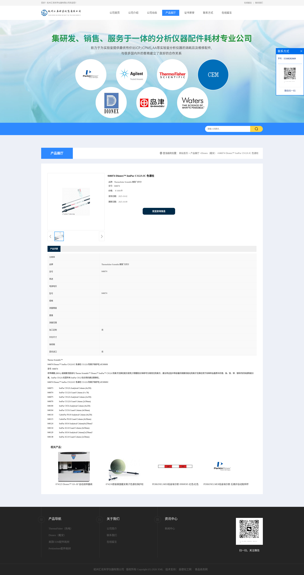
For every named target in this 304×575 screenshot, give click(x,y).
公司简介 (112, 528)
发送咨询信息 (158, 211)
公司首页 (115, 12)
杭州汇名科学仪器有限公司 (109, 569)
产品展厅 (171, 12)
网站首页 (183, 153)
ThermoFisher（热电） (61, 528)
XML (160, 569)
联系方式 (208, 12)
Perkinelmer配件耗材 (60, 548)
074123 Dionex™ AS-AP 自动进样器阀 (74, 484)
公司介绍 (133, 12)
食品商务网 (201, 569)
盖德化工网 (185, 569)
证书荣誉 (189, 12)
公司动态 (152, 12)
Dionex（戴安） (209, 153)
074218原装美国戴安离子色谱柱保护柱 (124, 484)
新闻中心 (170, 528)
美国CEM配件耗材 (59, 542)
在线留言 (248, 3)
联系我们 (259, 3)
